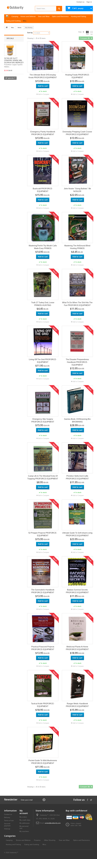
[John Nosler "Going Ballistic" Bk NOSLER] (77, 170)
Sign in (89, 2)
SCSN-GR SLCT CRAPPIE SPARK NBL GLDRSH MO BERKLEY (14, 60)
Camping (9, 840)
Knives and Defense (23, 840)
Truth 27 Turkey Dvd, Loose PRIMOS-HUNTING (42, 304)
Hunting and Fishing (13, 844)
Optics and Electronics (81, 840)
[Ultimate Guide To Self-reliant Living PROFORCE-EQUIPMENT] (77, 515)
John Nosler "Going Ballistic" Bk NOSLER (77, 190)
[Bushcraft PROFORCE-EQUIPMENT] (42, 170)
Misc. (12, 27)
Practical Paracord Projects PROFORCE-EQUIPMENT (42, 648)
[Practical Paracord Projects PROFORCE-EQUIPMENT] (42, 628)
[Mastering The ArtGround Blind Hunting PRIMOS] (77, 227)
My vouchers (24, 831)
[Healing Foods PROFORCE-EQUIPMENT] (77, 57)
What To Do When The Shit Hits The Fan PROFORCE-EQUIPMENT (77, 304)
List (91, 34)
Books (19, 27)
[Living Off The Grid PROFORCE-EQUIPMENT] (42, 341)
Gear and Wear (64, 840)
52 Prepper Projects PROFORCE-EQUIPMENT (42, 534)
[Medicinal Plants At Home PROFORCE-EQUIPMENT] (77, 628)
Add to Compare (43, 94)
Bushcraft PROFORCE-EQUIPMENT (43, 190)
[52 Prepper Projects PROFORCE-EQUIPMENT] (42, 515)
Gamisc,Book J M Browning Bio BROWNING (77, 420)
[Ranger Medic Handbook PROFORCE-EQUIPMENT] (77, 685)
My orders (23, 817)
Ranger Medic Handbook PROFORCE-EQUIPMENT (77, 705)
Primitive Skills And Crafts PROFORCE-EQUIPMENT (77, 477)
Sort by (30, 33)
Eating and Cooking (31, 844)
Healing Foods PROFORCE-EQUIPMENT (77, 76)
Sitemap (7, 829)
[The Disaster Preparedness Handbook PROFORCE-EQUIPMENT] (77, 341)
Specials (10, 38)
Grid (87, 34)
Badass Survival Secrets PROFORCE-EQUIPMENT (77, 591)
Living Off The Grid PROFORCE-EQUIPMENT (43, 360)
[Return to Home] (6, 27)
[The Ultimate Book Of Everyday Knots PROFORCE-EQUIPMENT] (42, 57)
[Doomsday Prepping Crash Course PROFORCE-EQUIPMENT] (77, 113)
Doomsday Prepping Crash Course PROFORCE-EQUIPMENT (77, 133)
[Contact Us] (53, 823)
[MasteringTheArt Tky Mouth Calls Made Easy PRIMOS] (42, 227)
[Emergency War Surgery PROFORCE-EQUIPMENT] (42, 401)
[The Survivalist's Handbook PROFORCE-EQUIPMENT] (42, 571)
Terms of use (9, 820)
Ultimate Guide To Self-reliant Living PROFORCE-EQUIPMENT (77, 534)
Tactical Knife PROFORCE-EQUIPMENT (42, 705)
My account (24, 812)
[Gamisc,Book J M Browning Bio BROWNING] (77, 401)
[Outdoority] (17, 8)
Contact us (80, 2)
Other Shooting (49, 840)
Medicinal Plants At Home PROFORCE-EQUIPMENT (77, 648)
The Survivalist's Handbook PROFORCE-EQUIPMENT (42, 591)
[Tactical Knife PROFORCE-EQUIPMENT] (42, 685)
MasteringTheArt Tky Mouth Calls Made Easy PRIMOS (43, 247)
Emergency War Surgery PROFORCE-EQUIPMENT (42, 420)
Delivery (7, 817)
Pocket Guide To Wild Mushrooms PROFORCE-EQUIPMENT (43, 761)
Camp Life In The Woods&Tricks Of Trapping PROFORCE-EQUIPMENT (42, 477)
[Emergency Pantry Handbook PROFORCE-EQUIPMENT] (42, 113)
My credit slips (25, 820)
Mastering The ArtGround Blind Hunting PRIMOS (77, 247)
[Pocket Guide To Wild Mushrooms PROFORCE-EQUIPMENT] (42, 742)
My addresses (25, 823)
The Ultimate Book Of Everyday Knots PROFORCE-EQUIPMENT (43, 76)
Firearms (37, 840)
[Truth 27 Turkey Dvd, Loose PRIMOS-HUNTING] (42, 284)
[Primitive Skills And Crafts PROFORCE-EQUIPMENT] (77, 458)
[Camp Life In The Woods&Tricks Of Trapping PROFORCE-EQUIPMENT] (42, 458)
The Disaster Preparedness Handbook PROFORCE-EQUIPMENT (77, 362)
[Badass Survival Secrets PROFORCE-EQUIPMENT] (77, 571)
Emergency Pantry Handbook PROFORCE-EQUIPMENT (42, 133)
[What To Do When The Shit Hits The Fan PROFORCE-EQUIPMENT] (77, 284)
